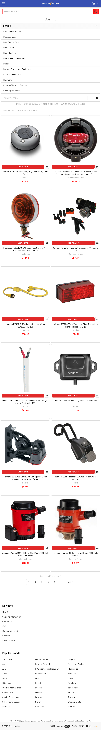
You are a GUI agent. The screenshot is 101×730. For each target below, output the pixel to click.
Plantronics (73, 668)
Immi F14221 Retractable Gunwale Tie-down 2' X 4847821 (75, 477)
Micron (38, 702)
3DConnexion (8, 659)
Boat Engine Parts (11, 42)
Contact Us (7, 621)
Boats (6, 63)
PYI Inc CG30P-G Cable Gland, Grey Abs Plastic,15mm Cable (25, 172)
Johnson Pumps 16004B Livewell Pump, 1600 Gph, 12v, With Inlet (76, 554)
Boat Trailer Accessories (14, 58)
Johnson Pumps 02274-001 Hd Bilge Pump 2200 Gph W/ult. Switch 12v (25, 554)
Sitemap (6, 635)
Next (69, 582)
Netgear (71, 659)
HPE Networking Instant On (47, 668)
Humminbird (40, 673)
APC (4, 668)
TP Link (71, 692)
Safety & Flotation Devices (15, 85)
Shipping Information (11, 616)
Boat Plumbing (9, 53)
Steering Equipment (12, 90)
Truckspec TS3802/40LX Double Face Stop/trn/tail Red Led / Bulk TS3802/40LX (25, 249)
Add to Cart (23, 167)
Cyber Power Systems (12, 702)
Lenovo (38, 692)
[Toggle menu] (3, 3)
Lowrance (39, 697)
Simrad (71, 678)
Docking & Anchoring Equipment (17, 69)
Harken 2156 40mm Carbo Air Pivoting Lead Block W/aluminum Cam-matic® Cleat (25, 477)
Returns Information (11, 631)
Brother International (11, 687)
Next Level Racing (76, 664)
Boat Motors (8, 47)
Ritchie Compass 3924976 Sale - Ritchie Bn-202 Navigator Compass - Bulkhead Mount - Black (76, 172)
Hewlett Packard (42, 664)
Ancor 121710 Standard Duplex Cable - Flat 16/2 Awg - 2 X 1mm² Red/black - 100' (25, 401)
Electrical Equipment (12, 74)
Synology (72, 683)
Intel (37, 678)
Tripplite (71, 697)
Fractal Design (41, 659)
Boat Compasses (11, 37)
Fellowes (6, 706)
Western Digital (74, 702)
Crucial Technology (10, 697)
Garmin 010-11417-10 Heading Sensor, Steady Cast (76, 400)
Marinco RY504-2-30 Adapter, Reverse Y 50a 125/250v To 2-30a (25, 325)
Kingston (39, 683)
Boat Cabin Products (12, 31)
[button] (97, 98)
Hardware (7, 80)
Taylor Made (73, 687)
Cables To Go (8, 692)
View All (71, 706)
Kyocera (38, 687)
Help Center (7, 612)
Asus (4, 673)
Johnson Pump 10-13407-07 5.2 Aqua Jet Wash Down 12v (75, 249)
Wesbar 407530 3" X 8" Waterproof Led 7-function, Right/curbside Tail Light (76, 325)
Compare (47, 167)
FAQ (4, 626)
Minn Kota (39, 706)
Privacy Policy (8, 640)
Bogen (5, 678)
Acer (4, 664)
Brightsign (6, 683)
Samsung (72, 673)
